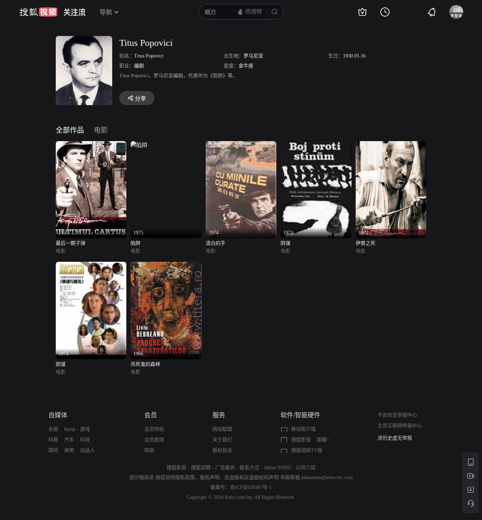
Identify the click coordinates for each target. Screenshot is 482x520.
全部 (53, 429)
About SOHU (277, 467)
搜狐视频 (38, 12)
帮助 (149, 450)
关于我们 (222, 439)
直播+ (323, 439)
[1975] (91, 145)
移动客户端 (303, 429)
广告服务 (225, 467)
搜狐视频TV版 (307, 450)
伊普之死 (365, 243)
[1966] (166, 266)
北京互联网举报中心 (400, 425)
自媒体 (57, 415)
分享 (140, 99)
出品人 (87, 450)
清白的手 (215, 243)
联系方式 (249, 467)
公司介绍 (305, 467)
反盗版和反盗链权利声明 (251, 477)
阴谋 (285, 243)
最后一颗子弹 (70, 243)
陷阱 (135, 243)
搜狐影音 (301, 439)
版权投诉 (222, 450)
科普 (53, 439)
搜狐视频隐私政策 (175, 477)
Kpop (69, 429)
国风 (53, 450)
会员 (150, 415)
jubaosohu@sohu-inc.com (327, 477)
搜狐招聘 (201, 467)
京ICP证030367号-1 (251, 487)
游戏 (85, 429)
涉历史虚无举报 (395, 438)
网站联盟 (222, 429)
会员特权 (154, 429)
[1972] (316, 145)
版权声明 (209, 477)
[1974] (241, 145)
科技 (85, 439)
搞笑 (69, 450)
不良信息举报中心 (397, 415)
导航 (106, 12)
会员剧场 (154, 439)
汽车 (69, 439)
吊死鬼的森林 (145, 364)
